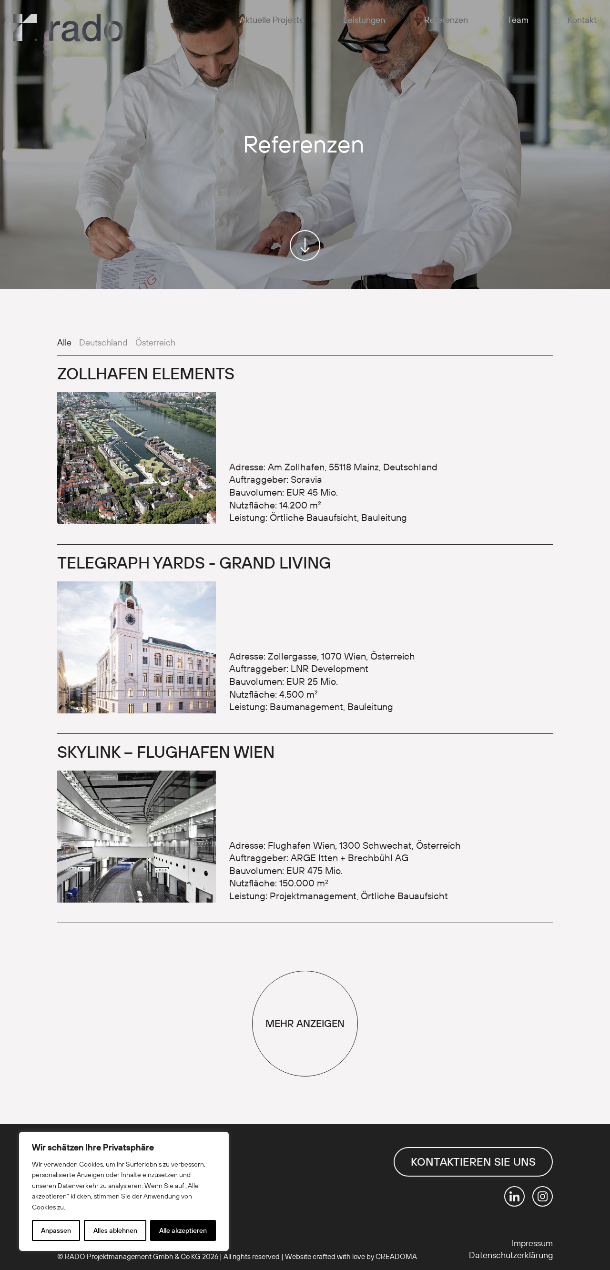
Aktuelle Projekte (272, 19)
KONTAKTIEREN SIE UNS (473, 1161)
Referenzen (446, 19)
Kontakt (582, 19)
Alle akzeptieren (183, 1230)
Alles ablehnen (115, 1230)
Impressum (532, 1243)
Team (518, 19)
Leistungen (364, 19)
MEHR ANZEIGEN (305, 1023)
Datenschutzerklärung (511, 1255)
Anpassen (56, 1230)
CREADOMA (396, 1256)
